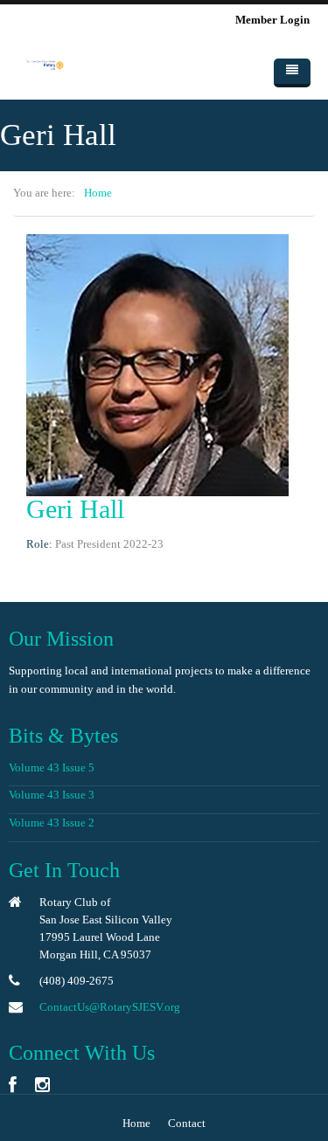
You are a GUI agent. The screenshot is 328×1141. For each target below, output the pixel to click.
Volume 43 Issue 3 (51, 794)
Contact (187, 1123)
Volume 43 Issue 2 (51, 822)
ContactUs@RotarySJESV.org (109, 1006)
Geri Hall (75, 508)
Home (98, 192)
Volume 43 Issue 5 (51, 767)
